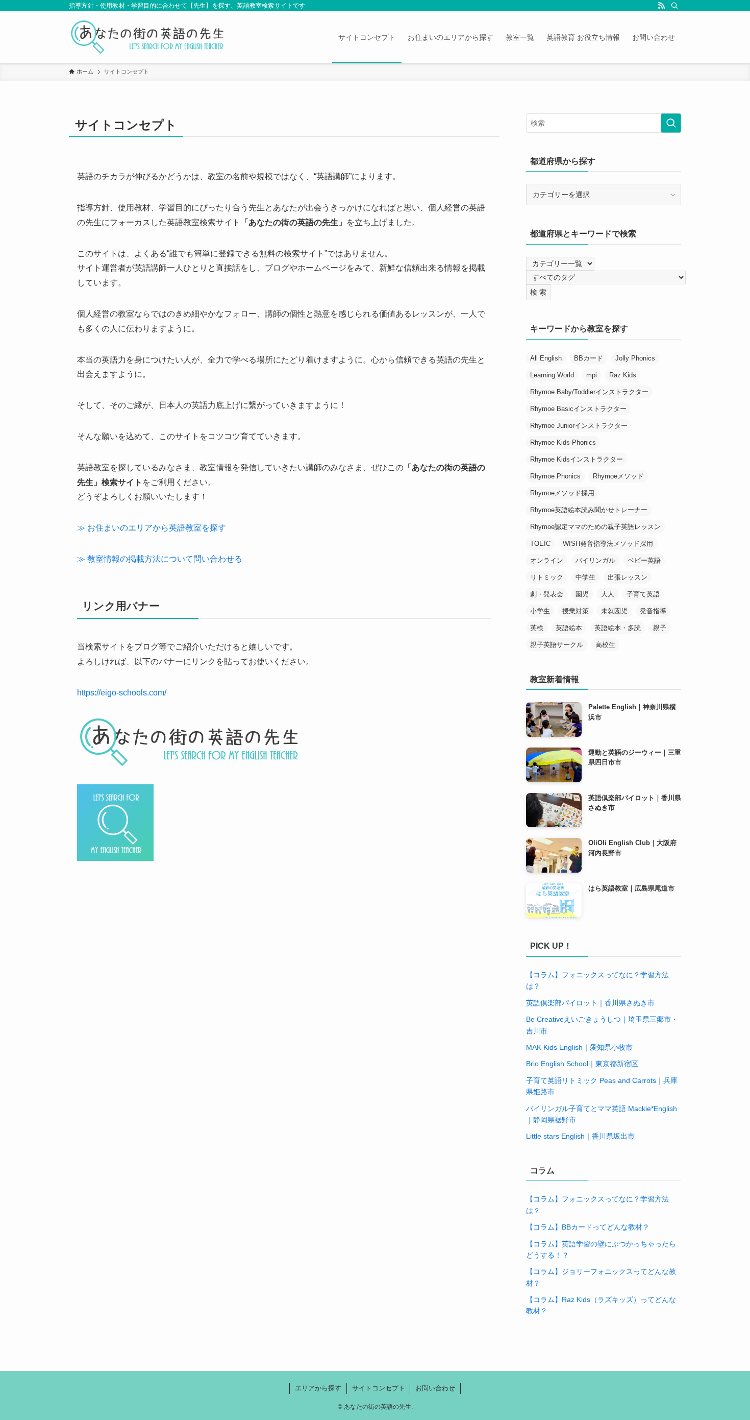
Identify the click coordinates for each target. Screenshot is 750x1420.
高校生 (605, 644)
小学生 (540, 611)
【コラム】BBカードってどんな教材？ (587, 1227)
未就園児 (614, 611)
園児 (582, 594)
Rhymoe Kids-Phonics (563, 442)
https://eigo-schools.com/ (121, 692)
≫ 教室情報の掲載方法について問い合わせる (159, 559)
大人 (607, 594)
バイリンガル (595, 560)
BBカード (588, 358)
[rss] (661, 5)
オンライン (546, 560)
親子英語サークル (556, 644)
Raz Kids (622, 375)
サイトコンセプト (378, 1388)
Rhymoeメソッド (618, 476)
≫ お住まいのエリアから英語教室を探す (151, 527)
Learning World (552, 375)
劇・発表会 (546, 594)
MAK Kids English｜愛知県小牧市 (579, 1047)
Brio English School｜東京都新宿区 (582, 1064)
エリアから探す (318, 1388)
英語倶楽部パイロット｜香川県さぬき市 (590, 1003)
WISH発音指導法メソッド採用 (608, 543)
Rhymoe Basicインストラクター (578, 409)
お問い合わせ (435, 1388)
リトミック (546, 577)
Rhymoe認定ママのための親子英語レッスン (595, 527)
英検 (536, 628)
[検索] (674, 5)
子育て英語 (643, 594)
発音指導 (653, 611)
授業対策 (575, 611)
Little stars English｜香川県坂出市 (580, 1136)
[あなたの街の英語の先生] (147, 37)
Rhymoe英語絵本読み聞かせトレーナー (588, 510)
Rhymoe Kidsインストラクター (576, 459)
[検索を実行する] (671, 123)
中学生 (585, 577)
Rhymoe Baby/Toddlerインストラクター (589, 392)
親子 (659, 628)
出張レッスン (627, 577)
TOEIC (540, 543)
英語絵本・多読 (617, 628)
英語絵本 (569, 628)
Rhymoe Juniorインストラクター (579, 425)
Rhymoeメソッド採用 (562, 493)
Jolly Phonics (635, 358)
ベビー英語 (644, 560)
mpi (591, 375)
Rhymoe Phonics (555, 476)
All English (546, 358)
